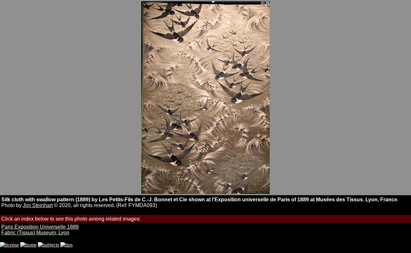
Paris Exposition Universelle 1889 (40, 227)
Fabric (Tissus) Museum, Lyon (35, 232)
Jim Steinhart (38, 205)
